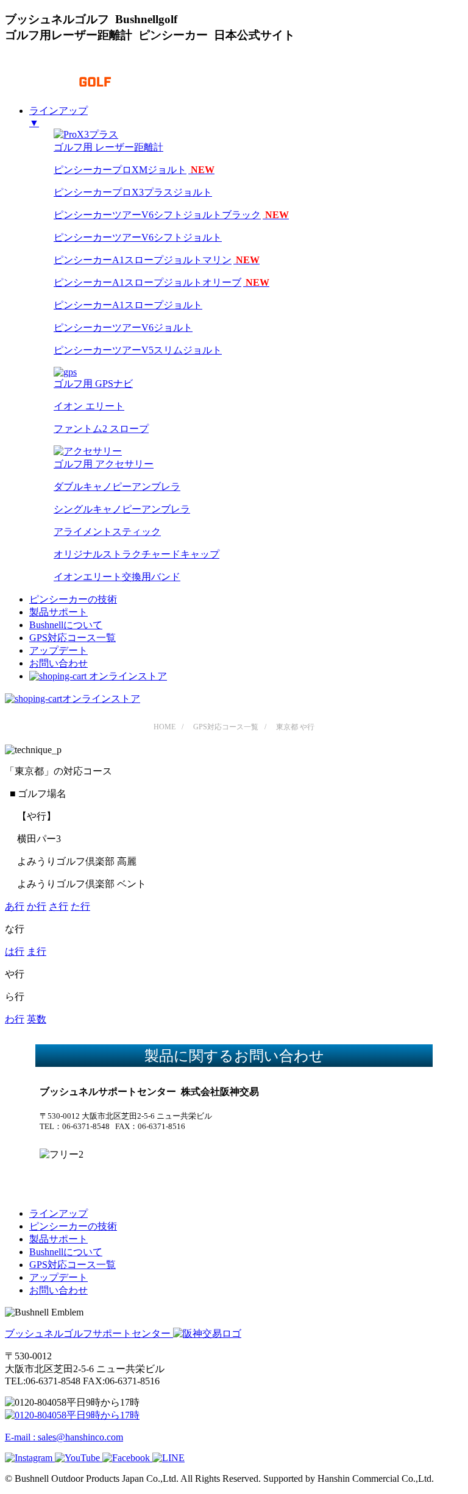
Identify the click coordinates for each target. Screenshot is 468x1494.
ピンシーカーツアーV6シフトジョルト (138, 237)
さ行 (58, 906)
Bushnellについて (65, 625)
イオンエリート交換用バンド (117, 577)
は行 (14, 951)
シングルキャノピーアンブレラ (122, 509)
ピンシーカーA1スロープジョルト (128, 305)
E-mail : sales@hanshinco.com (64, 1437)
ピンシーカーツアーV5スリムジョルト (138, 350)
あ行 (14, 906)
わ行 (14, 1019)
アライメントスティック (107, 531)
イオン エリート (89, 406)
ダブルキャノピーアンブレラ (117, 486)
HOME (165, 727)
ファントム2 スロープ (101, 428)
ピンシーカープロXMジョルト (134, 170)
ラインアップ (58, 1213)
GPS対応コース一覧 (72, 637)
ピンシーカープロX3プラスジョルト (133, 192)
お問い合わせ (58, 663)
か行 (36, 906)
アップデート (58, 650)
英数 (36, 1019)
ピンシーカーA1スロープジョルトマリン (157, 260)
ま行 (36, 951)
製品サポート (58, 612)
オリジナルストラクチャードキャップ (136, 554)
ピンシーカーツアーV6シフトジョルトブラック (171, 215)
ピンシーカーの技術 (73, 599)
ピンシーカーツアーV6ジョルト (123, 327)
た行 (80, 906)
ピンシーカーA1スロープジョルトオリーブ (161, 282)
